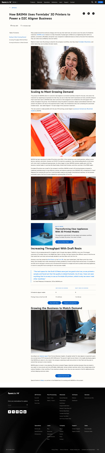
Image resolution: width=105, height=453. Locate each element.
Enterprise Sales (88, 431)
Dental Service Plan (89, 398)
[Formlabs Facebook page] (9, 411)
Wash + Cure (50, 398)
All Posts (14, 7)
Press (61, 436)
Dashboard (74, 400)
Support (66, 2)
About (61, 428)
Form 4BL (37, 400)
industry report (44, 356)
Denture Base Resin (64, 411)
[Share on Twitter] (88, 13)
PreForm (74, 398)
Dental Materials (63, 398)
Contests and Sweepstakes (88, 449)
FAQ (98, 449)
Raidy (42, 380)
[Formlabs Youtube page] (21, 411)
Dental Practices (38, 431)
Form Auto (37, 403)
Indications (54, 2)
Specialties (47, 2)
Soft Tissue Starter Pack (65, 418)
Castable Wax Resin (64, 413)
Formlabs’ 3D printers (85, 42)
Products (32, 2)
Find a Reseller (88, 428)
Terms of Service (64, 449)
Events (61, 434)
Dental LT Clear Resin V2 (65, 408)
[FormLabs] (6, 2)
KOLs (48, 439)
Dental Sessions (51, 436)
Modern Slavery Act (75, 449)
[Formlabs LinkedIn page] (24, 411)
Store (100, 2)
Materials (39, 2)
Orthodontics (38, 434)
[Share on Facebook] (84, 13)
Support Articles (76, 431)
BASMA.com (40, 34)
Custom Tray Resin (64, 416)
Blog (48, 428)
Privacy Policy (55, 449)
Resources (49, 431)
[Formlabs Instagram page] (17, 411)
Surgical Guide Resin (64, 405)
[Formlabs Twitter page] (13, 411)
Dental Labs (37, 428)
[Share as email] (93, 13)
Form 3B (60, 259)
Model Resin (63, 400)
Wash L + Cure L (51, 400)
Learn (60, 2)
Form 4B (37, 398)
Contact (72, 2)
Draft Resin (51, 259)
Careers (61, 431)
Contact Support (76, 428)
